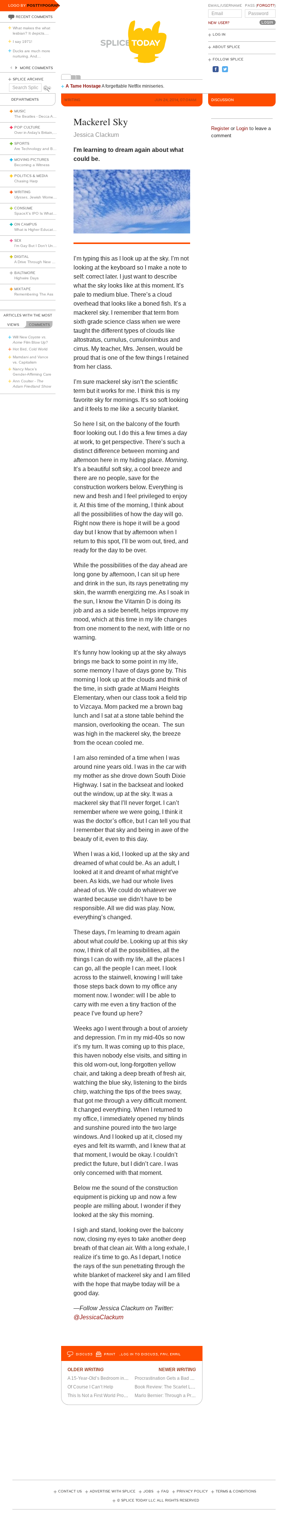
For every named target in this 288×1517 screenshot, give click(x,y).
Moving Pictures (31, 160)
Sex (17, 240)
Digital (21, 257)
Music (20, 111)
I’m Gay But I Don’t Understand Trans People (53, 246)
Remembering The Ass (33, 294)
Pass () (260, 5)
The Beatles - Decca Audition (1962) (45, 116)
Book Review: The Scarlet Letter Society (175, 1387)
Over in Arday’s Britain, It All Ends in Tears (50, 132)
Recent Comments (34, 17)
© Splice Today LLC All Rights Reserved (158, 1500)
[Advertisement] (148, 1440)
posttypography (45, 5)
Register (220, 128)
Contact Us (70, 1491)
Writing (22, 192)
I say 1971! (22, 41)
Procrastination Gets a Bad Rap (167, 1378)
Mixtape (22, 289)
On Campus (25, 224)
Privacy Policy (192, 1491)
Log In (219, 34)
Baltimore (24, 273)
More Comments (36, 68)
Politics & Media (31, 176)
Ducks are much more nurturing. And (31, 53)
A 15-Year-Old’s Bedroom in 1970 (102, 1378)
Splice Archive (28, 79)
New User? (219, 23)
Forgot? (265, 5)
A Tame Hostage (83, 86)
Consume (23, 208)
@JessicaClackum (98, 1317)
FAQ (165, 1491)
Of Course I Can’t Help (90, 1387)
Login (242, 128)
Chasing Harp (26, 181)
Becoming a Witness (32, 165)
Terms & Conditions (236, 1491)
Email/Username (225, 5)
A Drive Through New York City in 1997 (47, 262)
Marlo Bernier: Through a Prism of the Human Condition (191, 1395)
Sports (21, 143)
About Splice (226, 47)
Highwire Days (26, 278)
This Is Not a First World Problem (101, 1395)
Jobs (148, 1491)
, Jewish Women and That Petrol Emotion (56, 197)
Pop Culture (27, 127)
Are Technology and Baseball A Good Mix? (51, 149)
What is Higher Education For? (40, 229)
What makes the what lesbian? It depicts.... (31, 30)
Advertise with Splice (112, 1491)
